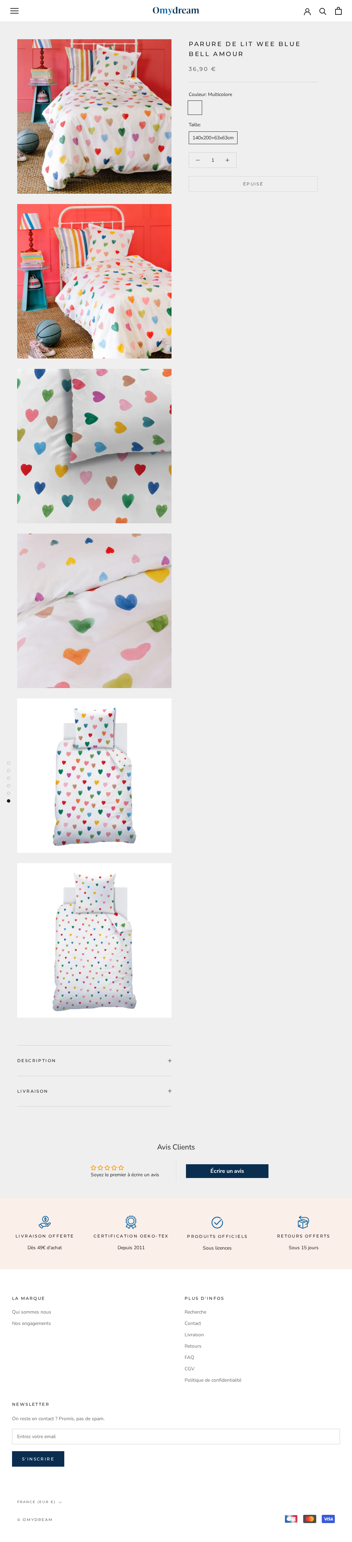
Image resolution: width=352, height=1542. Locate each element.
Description (36, 1060)
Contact (193, 1323)
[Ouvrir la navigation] (14, 11)
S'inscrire (38, 1458)
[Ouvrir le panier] (338, 11)
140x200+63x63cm (213, 138)
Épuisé (253, 183)
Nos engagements (31, 1323)
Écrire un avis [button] (227, 1171)
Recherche (195, 1312)
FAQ (189, 1357)
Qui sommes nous (31, 1312)
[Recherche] (323, 10)
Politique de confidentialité (213, 1380)
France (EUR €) (36, 1502)
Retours (193, 1346)
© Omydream (35, 1519)
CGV (190, 1369)
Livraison (32, 1091)
